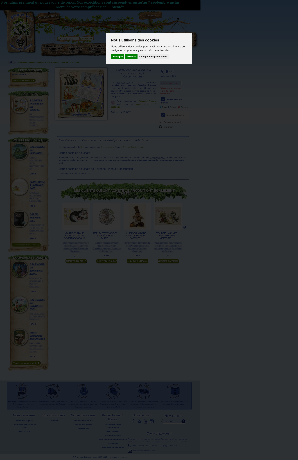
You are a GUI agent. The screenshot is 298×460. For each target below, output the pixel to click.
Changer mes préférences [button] (153, 56)
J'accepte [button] (118, 56)
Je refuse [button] (131, 56)
